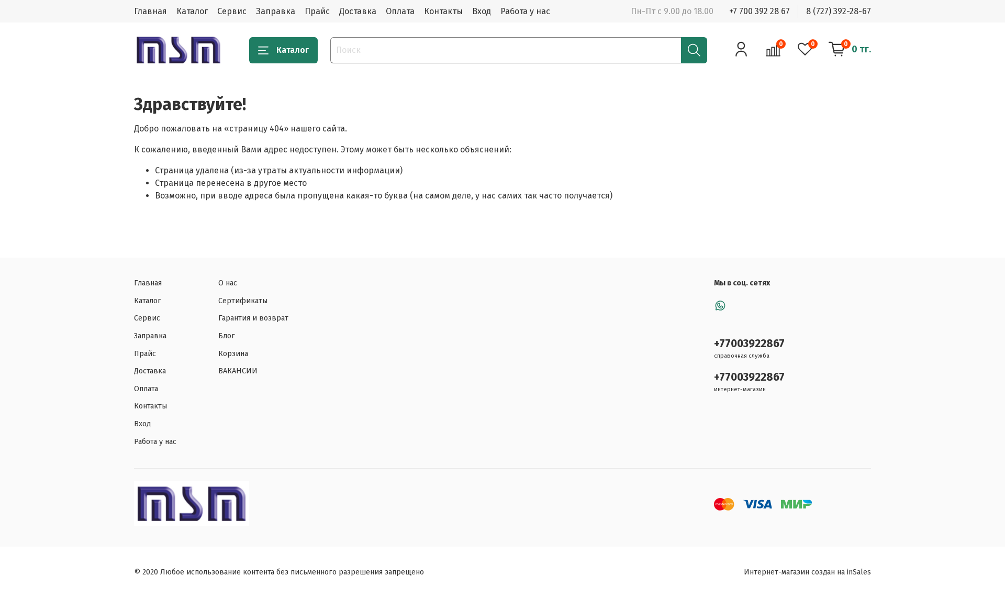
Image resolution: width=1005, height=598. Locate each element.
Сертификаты (242, 300)
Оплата (400, 11)
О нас (227, 283)
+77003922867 (749, 343)
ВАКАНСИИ (238, 371)
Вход (481, 11)
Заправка (275, 11)
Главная (150, 11)
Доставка (357, 11)
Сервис (232, 11)
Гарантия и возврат (253, 318)
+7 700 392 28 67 (759, 11)
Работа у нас (525, 11)
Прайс (317, 11)
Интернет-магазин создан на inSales (807, 572)
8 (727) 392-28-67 (838, 11)
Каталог (192, 11)
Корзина (233, 353)
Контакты (443, 11)
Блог (226, 335)
